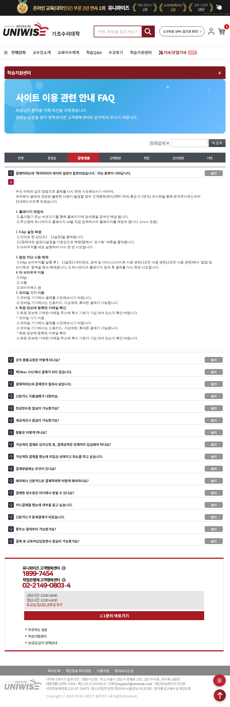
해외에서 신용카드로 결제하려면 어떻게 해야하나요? (116, 480)
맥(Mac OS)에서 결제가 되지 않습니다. (116, 371)
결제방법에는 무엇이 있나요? (116, 468)
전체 (20, 157)
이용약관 (103, 670)
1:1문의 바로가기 (114, 615)
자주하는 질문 (37, 629)
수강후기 (116, 52)
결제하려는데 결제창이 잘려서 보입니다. (116, 383)
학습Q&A (94, 52)
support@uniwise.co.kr (135, 683)
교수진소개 (42, 52)
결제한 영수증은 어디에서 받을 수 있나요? (116, 492)
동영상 (52, 157)
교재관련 (115, 157)
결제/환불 (83, 157)
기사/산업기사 (179, 52)
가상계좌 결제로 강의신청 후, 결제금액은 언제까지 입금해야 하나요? (116, 444)
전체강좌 (18, 52)
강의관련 (178, 157)
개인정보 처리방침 (78, 670)
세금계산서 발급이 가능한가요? (116, 420)
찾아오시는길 (124, 670)
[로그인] (211, 31)
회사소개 (54, 670)
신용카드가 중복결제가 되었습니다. (116, 516)
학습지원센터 (141, 52)
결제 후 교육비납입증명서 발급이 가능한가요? (116, 541)
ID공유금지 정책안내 (42, 642)
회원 (146, 157)
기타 (209, 157)
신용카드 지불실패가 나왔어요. (116, 396)
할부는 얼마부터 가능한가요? (116, 529)
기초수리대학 (66, 33)
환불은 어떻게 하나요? (116, 432)
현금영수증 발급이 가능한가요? (116, 408)
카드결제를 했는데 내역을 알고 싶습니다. (116, 504)
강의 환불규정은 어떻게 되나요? (116, 359)
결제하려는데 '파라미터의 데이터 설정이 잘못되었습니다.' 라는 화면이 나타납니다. (116, 173)
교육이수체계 (68, 52)
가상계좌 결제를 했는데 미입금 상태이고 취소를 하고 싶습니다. (116, 456)
